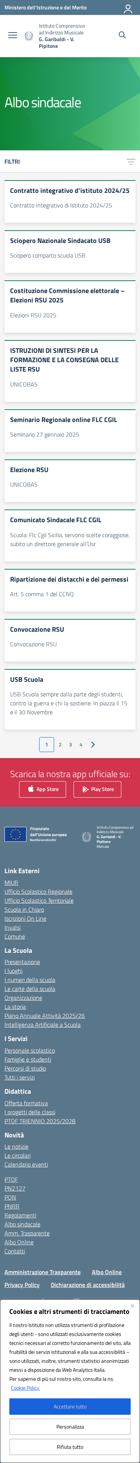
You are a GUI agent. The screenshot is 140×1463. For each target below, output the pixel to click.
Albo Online (19, 1242)
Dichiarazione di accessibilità (88, 1284)
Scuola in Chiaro (24, 909)
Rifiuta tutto (70, 1447)
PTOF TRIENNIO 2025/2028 (39, 1120)
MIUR (11, 882)
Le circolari (17, 1155)
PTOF (11, 1179)
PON (10, 1197)
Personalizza (70, 1426)
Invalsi (12, 927)
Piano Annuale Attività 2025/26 (44, 1015)
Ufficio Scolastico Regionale (38, 891)
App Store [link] (47, 788)
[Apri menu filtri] (131, 161)
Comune (14, 936)
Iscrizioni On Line (25, 918)
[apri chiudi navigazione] (12, 35)
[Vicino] (132, 1305)
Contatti (14, 1251)
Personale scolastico (29, 1050)
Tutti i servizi (19, 1077)
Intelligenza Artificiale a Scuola (42, 1024)
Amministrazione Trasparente (42, 1272)
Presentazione (22, 961)
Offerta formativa (26, 1103)
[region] (70, 1381)
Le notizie (16, 1146)
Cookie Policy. (25, 1388)
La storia (15, 1006)
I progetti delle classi (29, 1112)
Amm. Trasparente (27, 1233)
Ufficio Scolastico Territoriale (39, 900)
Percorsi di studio (25, 1068)
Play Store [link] (102, 788)
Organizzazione (23, 997)
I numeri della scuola (29, 979)
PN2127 (14, 1188)
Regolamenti (20, 1215)
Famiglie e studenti (27, 1059)
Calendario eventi (26, 1164)
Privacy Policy (22, 1284)
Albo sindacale (22, 1224)
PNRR (11, 1206)
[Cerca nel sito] (122, 36)
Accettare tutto (70, 1406)
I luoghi (13, 970)
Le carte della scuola (29, 988)
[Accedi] (128, 7)
